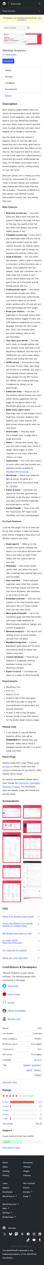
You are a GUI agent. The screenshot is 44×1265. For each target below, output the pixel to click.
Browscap (23, 471)
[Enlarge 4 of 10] (17, 868)
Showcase (28, 1162)
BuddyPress (9, 1217)
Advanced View (9, 1082)
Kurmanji (12, 1228)
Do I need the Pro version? (14, 950)
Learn (4, 1183)
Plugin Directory (8, 11)
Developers (7, 1192)
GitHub (5, 770)
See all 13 (38, 1060)
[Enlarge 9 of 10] (38, 864)
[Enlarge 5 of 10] (17, 883)
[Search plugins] (28, 27)
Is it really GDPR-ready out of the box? (12, 941)
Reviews (9, 77)
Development (11, 89)
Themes (26, 1167)
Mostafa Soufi (14, 1019)
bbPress (7, 1213)
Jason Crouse (14, 994)
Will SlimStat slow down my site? (17, 933)
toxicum (11, 1002)
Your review (7, 1123)
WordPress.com (10, 1204)
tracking (38, 1075)
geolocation (36, 1065)
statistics (37, 1070)
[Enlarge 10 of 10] (38, 893)
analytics (27, 1065)
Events (26, 1187)
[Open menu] (40, 3)
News (5, 1167)
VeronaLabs (11, 54)
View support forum (11, 1147)
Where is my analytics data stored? (18, 916)
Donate (27, 1192)
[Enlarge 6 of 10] (38, 808)
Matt (5, 1208)
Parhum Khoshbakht (17, 1010)
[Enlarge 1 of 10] (17, 808)
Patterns (27, 1175)
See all (39, 1123)
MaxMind (10, 471)
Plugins (26, 1171)
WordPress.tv (9, 1196)
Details (8, 70)
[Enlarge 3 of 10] (17, 835)
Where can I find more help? (15, 958)
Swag (27, 1196)
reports (29, 1070)
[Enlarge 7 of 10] (38, 823)
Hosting (5, 1171)
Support (8, 95)
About (5, 1162)
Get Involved (29, 1183)
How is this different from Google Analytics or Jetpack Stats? (17, 924)
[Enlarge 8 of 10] (38, 838)
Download (8, 61)
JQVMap (13, 486)
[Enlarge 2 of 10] (17, 823)
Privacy (5, 1175)
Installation (10, 83)
